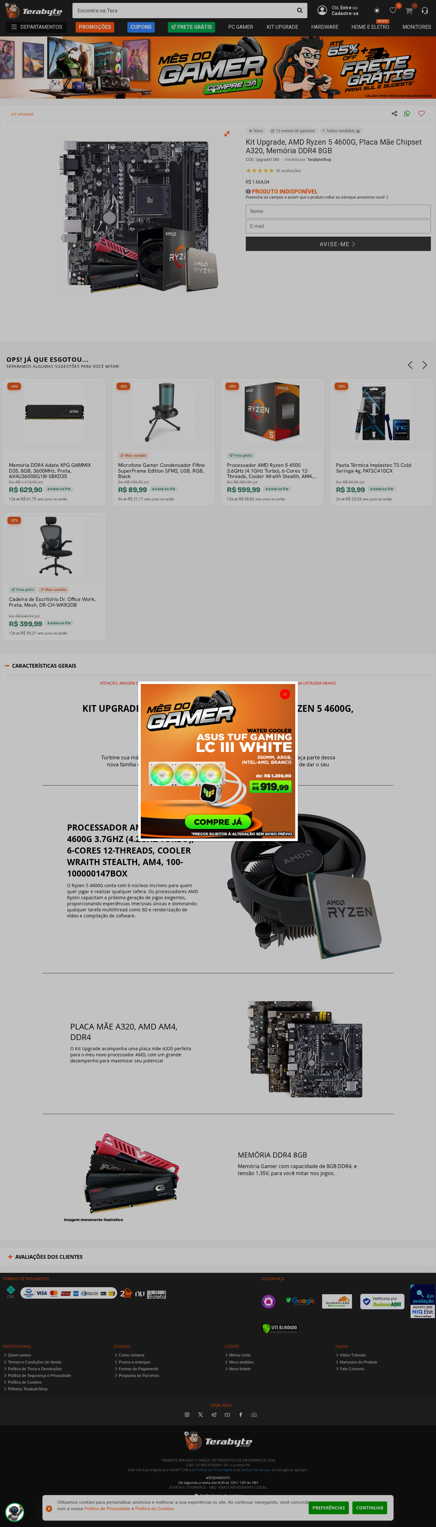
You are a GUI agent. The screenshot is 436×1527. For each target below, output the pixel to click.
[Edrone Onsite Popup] (218, 763)
